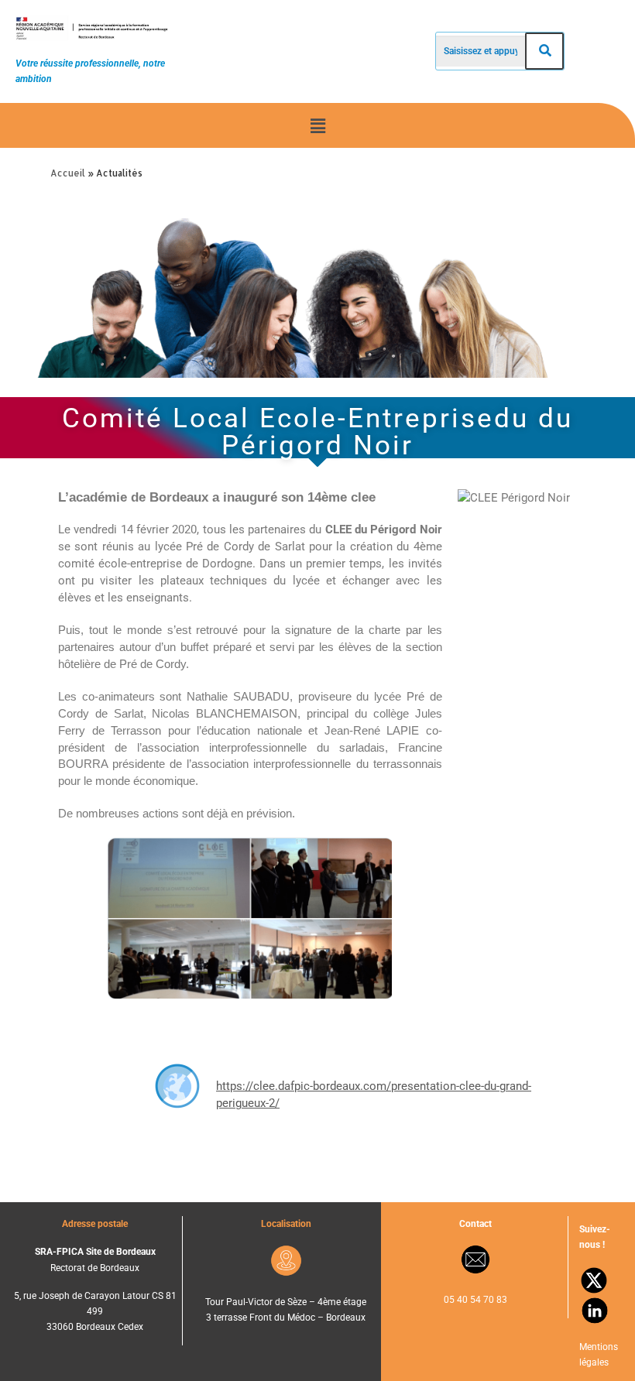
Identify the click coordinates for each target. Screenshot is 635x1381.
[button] (317, 125)
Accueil (67, 173)
